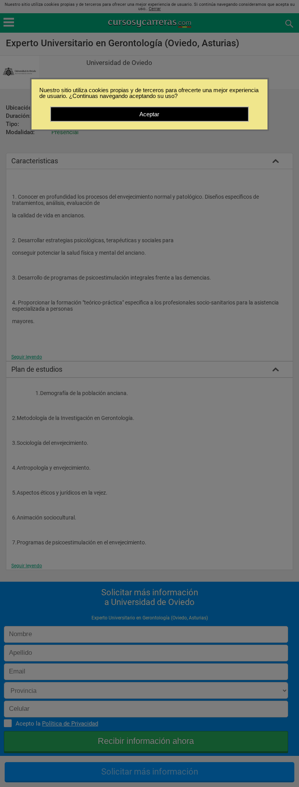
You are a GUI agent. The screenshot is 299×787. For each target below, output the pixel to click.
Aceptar (149, 114)
